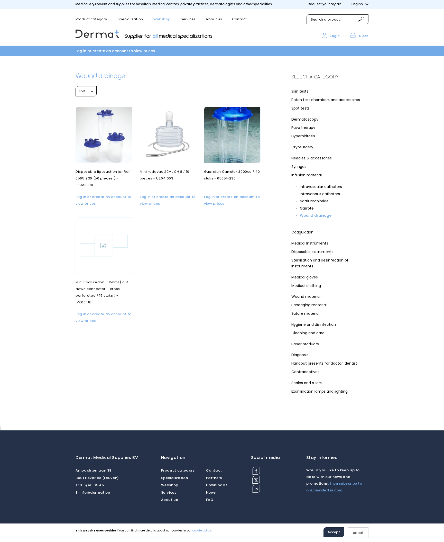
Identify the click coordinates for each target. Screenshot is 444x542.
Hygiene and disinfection (313, 324)
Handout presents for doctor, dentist (324, 363)
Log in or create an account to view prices (115, 50)
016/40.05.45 (90, 485)
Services (188, 19)
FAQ (210, 499)
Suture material (305, 313)
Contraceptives (305, 371)
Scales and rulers (306, 382)
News (211, 492)
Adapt (358, 532)
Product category (91, 19)
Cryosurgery (302, 147)
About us (214, 19)
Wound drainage (315, 215)
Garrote (307, 208)
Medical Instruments (309, 243)
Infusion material (306, 175)
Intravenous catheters (320, 193)
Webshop (161, 19)
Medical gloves (304, 277)
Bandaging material (309, 305)
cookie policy (201, 530)
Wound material (305, 296)
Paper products (305, 344)
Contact (239, 19)
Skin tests (299, 91)
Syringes (298, 166)
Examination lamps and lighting (319, 391)
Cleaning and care (308, 333)
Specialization (130, 19)
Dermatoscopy (304, 119)
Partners (214, 477)
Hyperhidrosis (303, 136)
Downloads (217, 485)
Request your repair (324, 4)
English (357, 4)
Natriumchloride (314, 201)
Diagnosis (299, 354)
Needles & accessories (311, 158)
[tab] (329, 77)
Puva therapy (303, 127)
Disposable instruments (312, 251)
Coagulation (302, 232)
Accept (334, 532)
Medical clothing (306, 285)
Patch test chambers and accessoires (325, 99)
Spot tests (300, 108)
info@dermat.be (93, 492)
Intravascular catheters (321, 186)
